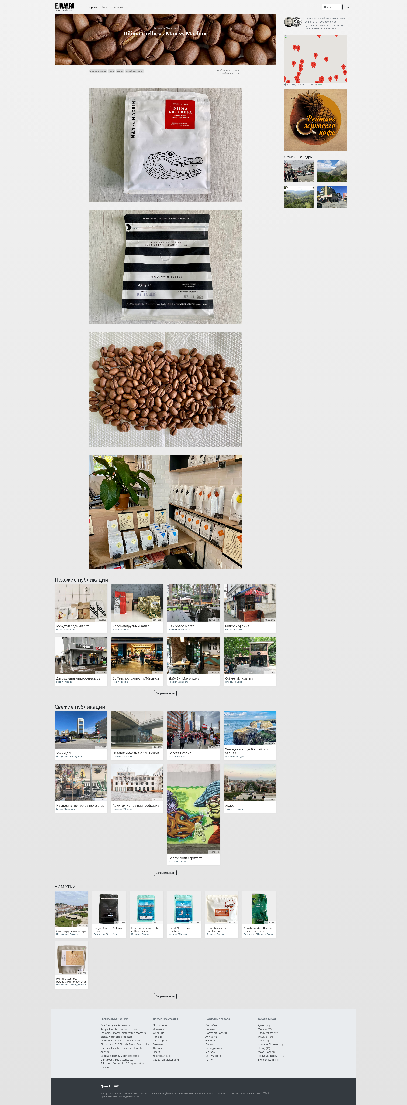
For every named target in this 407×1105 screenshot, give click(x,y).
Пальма (145, 934)
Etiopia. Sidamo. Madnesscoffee (119, 1056)
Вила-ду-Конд (76, 756)
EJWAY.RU (64, 6)
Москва (125, 629)
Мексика (158, 1044)
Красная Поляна (268, 1044)
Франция (158, 1033)
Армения (229, 808)
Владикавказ (183, 629)
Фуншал (210, 1040)
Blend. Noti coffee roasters (116, 1036)
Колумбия (174, 756)
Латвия (157, 1048)
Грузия (116, 681)
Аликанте (211, 1036)
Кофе (105, 7)
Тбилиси (125, 681)
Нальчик (238, 629)
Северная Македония (166, 1059)
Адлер (261, 1025)
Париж (209, 1044)
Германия (160, 28)
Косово (116, 756)
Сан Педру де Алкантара (115, 1025)
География (92, 7)
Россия (116, 629)
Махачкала (182, 681)
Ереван (239, 808)
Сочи (261, 1040)
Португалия (62, 756)
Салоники (70, 808)
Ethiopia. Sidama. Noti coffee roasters (123, 1033)
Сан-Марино (161, 1040)
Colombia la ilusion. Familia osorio (120, 1040)
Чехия (156, 1052)
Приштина (126, 756)
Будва (73, 629)
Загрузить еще (165, 693)
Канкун (209, 1059)
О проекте (117, 7)
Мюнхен (172, 28)
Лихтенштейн (161, 1056)
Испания (229, 756)
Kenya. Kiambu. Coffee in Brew (118, 1029)
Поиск (348, 7)
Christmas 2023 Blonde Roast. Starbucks (124, 1044)
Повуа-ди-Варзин (265, 934)
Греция (59, 808)
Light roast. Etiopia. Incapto (117, 1059)
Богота (184, 756)
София (183, 861)
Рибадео (239, 756)
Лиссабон (74, 934)
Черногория (62, 629)
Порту (262, 1048)
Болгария (173, 861)
